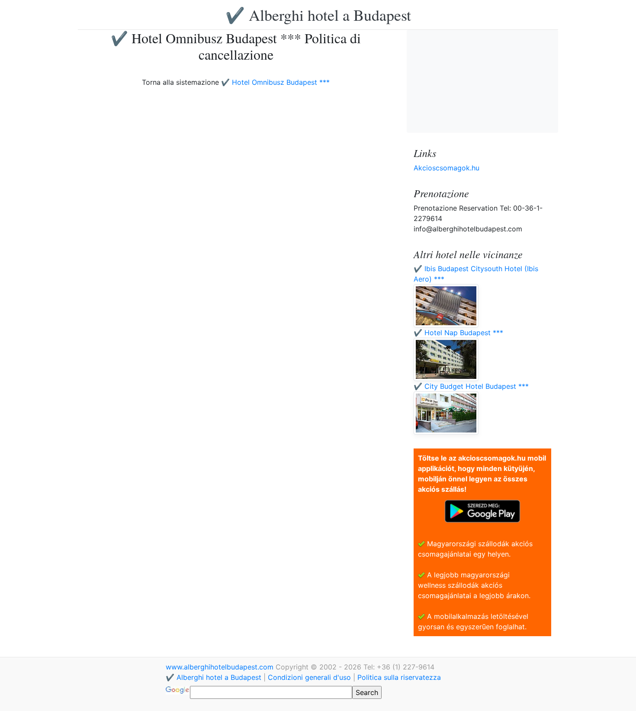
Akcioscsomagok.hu (446, 167)
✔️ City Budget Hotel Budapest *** (471, 386)
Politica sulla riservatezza (399, 677)
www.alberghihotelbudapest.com (221, 667)
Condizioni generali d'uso (309, 677)
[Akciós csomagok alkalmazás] (482, 510)
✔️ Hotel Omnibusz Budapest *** (275, 82)
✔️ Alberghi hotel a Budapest (318, 14)
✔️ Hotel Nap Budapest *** (458, 332)
